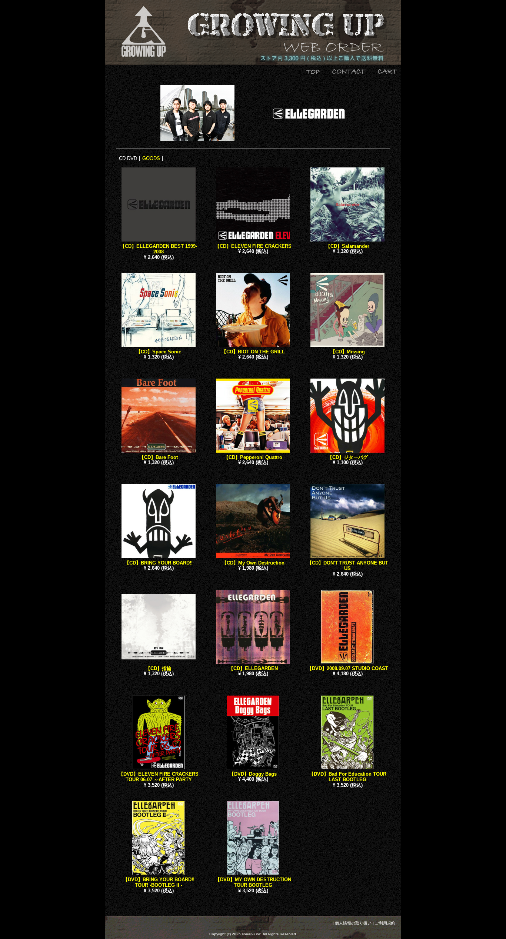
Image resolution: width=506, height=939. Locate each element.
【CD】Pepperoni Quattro (253, 457)
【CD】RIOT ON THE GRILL (253, 351)
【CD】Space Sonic (158, 351)
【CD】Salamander (347, 246)
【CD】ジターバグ (347, 457)
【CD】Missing (347, 351)
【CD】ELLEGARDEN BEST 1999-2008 (158, 249)
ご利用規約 (385, 923)
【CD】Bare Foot (158, 457)
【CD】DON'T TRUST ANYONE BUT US (347, 566)
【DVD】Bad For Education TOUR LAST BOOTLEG (347, 777)
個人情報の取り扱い (353, 923)
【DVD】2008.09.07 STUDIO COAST (347, 668)
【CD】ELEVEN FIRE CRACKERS (253, 246)
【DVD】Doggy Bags (253, 774)
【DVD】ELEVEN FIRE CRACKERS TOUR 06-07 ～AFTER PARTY (159, 777)
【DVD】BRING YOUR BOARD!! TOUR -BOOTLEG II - (158, 882)
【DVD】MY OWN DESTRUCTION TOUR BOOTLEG (253, 882)
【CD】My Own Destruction (253, 563)
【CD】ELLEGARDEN (253, 668)
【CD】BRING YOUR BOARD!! (158, 563)
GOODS (151, 158)
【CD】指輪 (159, 668)
